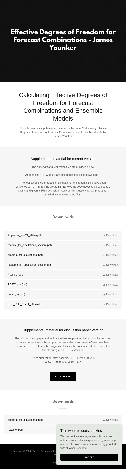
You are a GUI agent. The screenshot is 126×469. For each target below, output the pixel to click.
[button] (110, 235)
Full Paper (63, 376)
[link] (63, 235)
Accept (89, 457)
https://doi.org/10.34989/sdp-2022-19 (74, 358)
